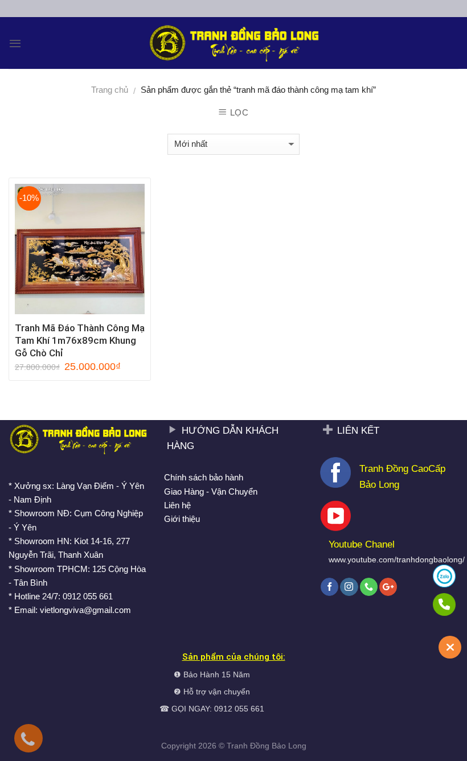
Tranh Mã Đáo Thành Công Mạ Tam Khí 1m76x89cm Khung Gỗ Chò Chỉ (80, 340)
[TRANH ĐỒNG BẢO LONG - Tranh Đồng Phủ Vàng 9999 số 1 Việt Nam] (233, 43)
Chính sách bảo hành (203, 477)
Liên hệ (177, 505)
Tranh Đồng (248, 746)
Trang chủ (109, 89)
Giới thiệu (182, 519)
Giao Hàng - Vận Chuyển (210, 491)
